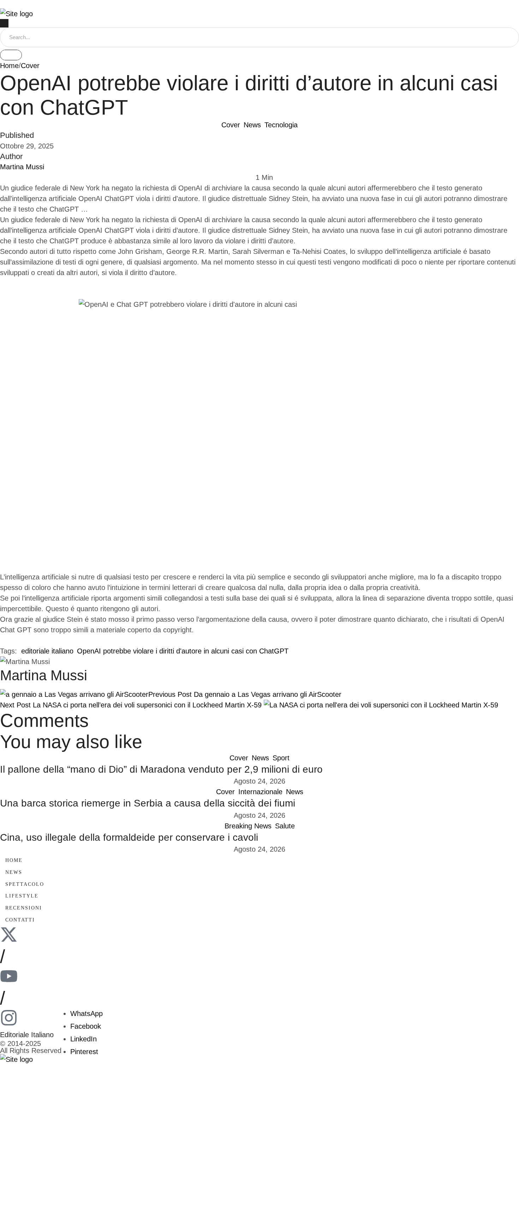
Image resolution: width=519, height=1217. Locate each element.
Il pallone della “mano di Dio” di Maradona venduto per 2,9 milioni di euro (161, 769)
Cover (30, 65)
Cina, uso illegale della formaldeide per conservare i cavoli (129, 837)
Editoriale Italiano (27, 1035)
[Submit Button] (11, 55)
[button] (259, 4)
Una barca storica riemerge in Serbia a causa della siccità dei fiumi (147, 803)
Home (9, 65)
